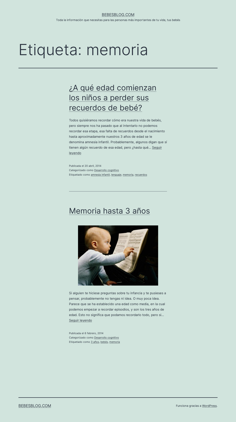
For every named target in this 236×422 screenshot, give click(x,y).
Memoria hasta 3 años (109, 210)
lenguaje (116, 174)
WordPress (209, 405)
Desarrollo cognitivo (106, 170)
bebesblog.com (118, 14)
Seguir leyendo (80, 320)
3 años (95, 341)
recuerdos (141, 174)
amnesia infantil (100, 174)
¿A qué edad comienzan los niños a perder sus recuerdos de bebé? (112, 97)
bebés (104, 341)
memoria (128, 174)
